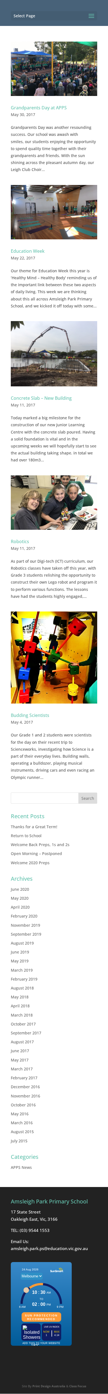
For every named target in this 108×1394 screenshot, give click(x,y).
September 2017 (26, 1033)
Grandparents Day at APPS (39, 108)
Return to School (26, 835)
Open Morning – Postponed (36, 853)
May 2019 (20, 961)
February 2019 (24, 979)
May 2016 (20, 1113)
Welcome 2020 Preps (30, 862)
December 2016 (25, 1086)
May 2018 (20, 997)
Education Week (28, 251)
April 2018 (20, 1005)
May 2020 (20, 898)
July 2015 (19, 1140)
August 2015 (22, 1131)
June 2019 (20, 952)
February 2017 (24, 1077)
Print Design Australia (48, 1386)
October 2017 (23, 1024)
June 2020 (20, 889)
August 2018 (22, 988)
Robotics (20, 541)
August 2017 (22, 1041)
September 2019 (26, 934)
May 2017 (20, 1060)
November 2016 (25, 1096)
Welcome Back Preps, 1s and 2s (40, 844)
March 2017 (22, 1069)
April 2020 (20, 907)
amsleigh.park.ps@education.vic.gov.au (49, 1248)
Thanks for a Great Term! (34, 826)
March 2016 (22, 1122)
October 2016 (23, 1105)
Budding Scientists (30, 715)
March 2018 (22, 1015)
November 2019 (25, 925)
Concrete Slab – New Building (41, 398)
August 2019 (22, 943)
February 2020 (24, 916)
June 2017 (20, 1050)
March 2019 (22, 970)
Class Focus (77, 1386)
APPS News (21, 1167)
